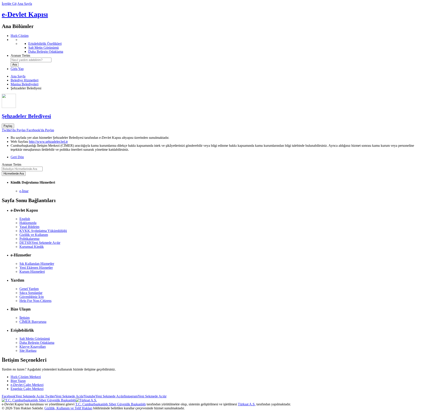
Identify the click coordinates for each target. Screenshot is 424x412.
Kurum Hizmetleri (32, 271)
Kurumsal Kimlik (31, 246)
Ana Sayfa (24, 4)
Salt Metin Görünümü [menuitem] (43, 47)
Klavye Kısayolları (32, 346)
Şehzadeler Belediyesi (26, 116)
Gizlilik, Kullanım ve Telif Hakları (68, 408)
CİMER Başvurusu (32, 322)
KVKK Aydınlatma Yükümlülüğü (43, 231)
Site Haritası (27, 350)
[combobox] (31, 60)
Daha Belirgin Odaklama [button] (36, 342)
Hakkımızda (27, 223)
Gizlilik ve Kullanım (33, 235)
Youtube (104, 396)
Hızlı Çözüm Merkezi (26, 377)
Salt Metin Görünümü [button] (34, 339)
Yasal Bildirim (29, 227)
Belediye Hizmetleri (24, 80)
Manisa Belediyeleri (24, 84)
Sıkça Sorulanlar (30, 293)
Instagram (145, 396)
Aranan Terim (20, 55)
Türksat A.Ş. (247, 404)
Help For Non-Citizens (35, 301)
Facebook (23, 396)
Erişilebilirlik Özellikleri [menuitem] (45, 43)
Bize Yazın (18, 381)
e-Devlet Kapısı (25, 14)
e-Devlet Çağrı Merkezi (27, 385)
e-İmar (23, 191)
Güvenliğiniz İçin (31, 297)
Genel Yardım (29, 289)
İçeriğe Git (9, 4)
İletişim (24, 318)
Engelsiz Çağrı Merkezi (27, 389)
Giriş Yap (17, 69)
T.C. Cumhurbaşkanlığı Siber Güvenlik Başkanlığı (110, 404)
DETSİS (39, 243)
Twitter (64, 396)
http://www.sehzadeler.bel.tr (48, 141)
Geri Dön (17, 157)
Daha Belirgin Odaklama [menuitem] (45, 51)
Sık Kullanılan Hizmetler (36, 263)
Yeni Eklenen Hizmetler (36, 267)
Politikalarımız (29, 239)
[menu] (216, 46)
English (24, 219)
